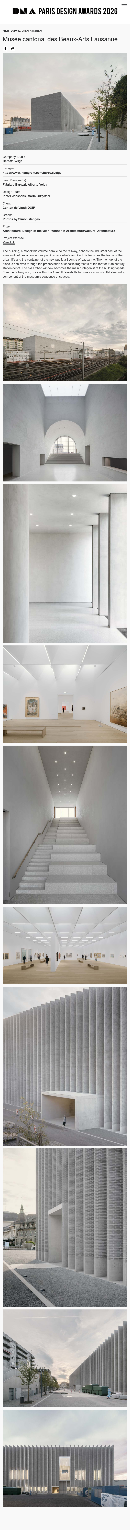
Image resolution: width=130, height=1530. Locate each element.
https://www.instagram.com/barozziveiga (32, 173)
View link (9, 242)
